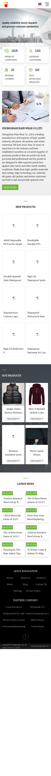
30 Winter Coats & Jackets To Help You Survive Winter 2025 (36, 551)
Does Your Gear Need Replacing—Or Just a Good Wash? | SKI (36, 517)
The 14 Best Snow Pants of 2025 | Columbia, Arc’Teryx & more (12, 534)
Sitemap (17, 590)
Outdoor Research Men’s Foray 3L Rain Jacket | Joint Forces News (12, 500)
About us (25, 578)
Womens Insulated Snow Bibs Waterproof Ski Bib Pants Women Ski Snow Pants (13, 453)
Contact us (41, 584)
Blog (25, 584)
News (10, 584)
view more (10, 187)
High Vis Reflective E (13, 350)
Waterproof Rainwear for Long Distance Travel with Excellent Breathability (37, 350)
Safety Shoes (37, 620)
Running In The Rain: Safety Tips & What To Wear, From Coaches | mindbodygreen (13, 551)
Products (41, 578)
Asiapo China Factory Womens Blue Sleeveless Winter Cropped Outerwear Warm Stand (13, 411)
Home (10, 578)
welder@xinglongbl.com (40, 646)
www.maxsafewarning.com (16, 626)
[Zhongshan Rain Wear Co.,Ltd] (5, 4)
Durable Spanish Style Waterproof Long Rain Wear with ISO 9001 (12, 278)
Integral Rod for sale (13, 613)
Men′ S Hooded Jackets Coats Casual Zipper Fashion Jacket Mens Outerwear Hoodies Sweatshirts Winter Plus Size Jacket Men (37, 411)
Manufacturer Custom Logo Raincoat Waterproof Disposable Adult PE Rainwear (12, 314)
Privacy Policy (33, 590)
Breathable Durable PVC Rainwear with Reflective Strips (36, 242)
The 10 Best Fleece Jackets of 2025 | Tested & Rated (37, 500)
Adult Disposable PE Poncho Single (13, 242)
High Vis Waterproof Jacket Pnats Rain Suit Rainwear (36, 278)
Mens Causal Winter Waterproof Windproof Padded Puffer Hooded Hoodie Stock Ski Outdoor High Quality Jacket (36, 453)
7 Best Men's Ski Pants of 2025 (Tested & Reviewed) (12, 517)
